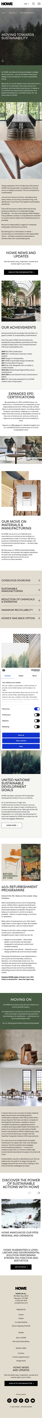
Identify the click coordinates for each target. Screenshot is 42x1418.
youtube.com (33, 1400)
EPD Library (16, 425)
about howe (13, 13)
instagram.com (9, 1400)
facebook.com (21, 1400)
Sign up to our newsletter (20, 1383)
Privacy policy (21, 1394)
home (3, 13)
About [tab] (34, 675)
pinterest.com (27, 1400)
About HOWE (21, 1338)
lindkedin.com (15, 1400)
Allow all (21, 735)
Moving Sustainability (21, 1341)
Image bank (21, 1361)
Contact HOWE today (10, 977)
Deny (21, 746)
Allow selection (21, 741)
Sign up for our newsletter (20, 272)
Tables (21, 1318)
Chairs (21, 1315)
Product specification (21, 1357)
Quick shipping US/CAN (21, 1326)
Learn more (11, 825)
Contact (21, 1353)
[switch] (35, 714)
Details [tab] (21, 675)
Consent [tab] (7, 675)
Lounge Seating (21, 1322)
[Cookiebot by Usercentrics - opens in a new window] (31, 670)
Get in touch (20, 1267)
